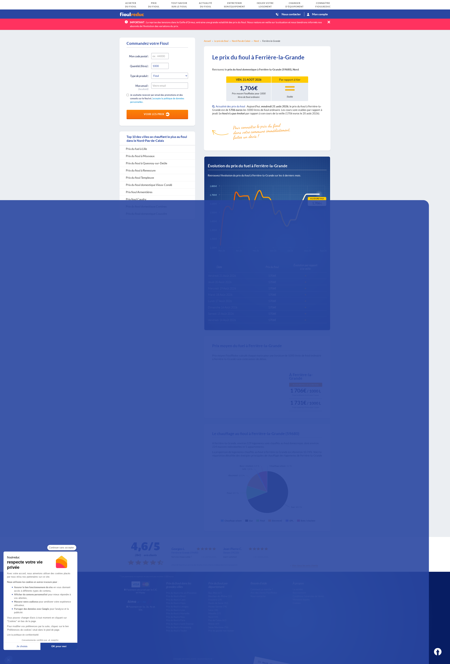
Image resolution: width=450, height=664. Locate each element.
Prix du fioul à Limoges (177, 606)
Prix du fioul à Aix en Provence (181, 592)
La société (298, 589)
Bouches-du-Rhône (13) (220, 596)
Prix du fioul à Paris (175, 620)
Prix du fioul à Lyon (175, 610)
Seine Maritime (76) (218, 627)
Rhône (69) (213, 623)
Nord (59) (213, 617)
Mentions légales (301, 599)
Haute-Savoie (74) (217, 606)
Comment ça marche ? (261, 589)
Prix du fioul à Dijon (175, 603)
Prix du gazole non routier (221, 630)
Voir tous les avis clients (305, 565)
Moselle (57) (214, 613)
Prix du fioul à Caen (175, 599)
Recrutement (299, 592)
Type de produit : (139, 75)
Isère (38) (213, 610)
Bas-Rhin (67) (215, 592)
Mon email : (142, 86)
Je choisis (22, 646)
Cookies (297, 603)
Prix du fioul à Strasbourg (178, 627)
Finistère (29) (215, 599)
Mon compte (320, 14)
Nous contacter (291, 14)
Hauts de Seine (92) (218, 603)
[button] (8, 660)
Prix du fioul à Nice (175, 617)
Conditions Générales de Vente (308, 596)
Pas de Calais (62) (217, 620)
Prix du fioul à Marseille (177, 613)
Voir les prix (154, 114)
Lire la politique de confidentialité (23, 635)
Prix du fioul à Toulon (176, 630)
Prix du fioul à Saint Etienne (180, 623)
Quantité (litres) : (139, 66)
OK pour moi (58, 646)
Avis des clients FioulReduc (263, 592)
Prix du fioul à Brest (176, 596)
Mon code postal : (139, 56)
